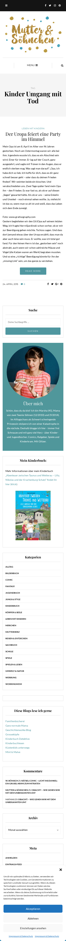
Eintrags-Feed (13, 864)
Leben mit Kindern (33, 128)
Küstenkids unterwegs (17, 747)
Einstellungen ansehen (33, 928)
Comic (9, 579)
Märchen (10, 625)
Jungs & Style (12, 599)
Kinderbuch (12, 606)
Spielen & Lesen (13, 664)
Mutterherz (12, 632)
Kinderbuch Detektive (17, 738)
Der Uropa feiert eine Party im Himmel (33, 136)
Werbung (11, 677)
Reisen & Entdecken (16, 638)
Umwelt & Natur (14, 671)
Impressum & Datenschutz (21, 936)
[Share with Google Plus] (57, 284)
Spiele (8, 658)
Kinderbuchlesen (14, 743)
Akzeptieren (33, 908)
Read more (33, 271)
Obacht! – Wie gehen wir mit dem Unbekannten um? (32, 791)
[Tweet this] (52, 284)
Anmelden (11, 857)
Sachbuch (11, 645)
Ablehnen (33, 918)
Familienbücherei (15, 721)
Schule (9, 651)
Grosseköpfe (12, 734)
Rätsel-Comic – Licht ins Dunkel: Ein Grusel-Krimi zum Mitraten (31, 782)
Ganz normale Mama (16, 725)
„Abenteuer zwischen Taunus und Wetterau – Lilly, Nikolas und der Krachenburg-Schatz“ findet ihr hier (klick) (32, 480)
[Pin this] (61, 284)
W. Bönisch (11, 780)
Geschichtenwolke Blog (18, 729)
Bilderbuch (12, 573)
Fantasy (10, 586)
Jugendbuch (12, 592)
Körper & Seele (13, 612)
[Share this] (48, 284)
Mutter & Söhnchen (16, 790)
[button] (60, 869)
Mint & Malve (12, 751)
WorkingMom (13, 684)
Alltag (9, 566)
